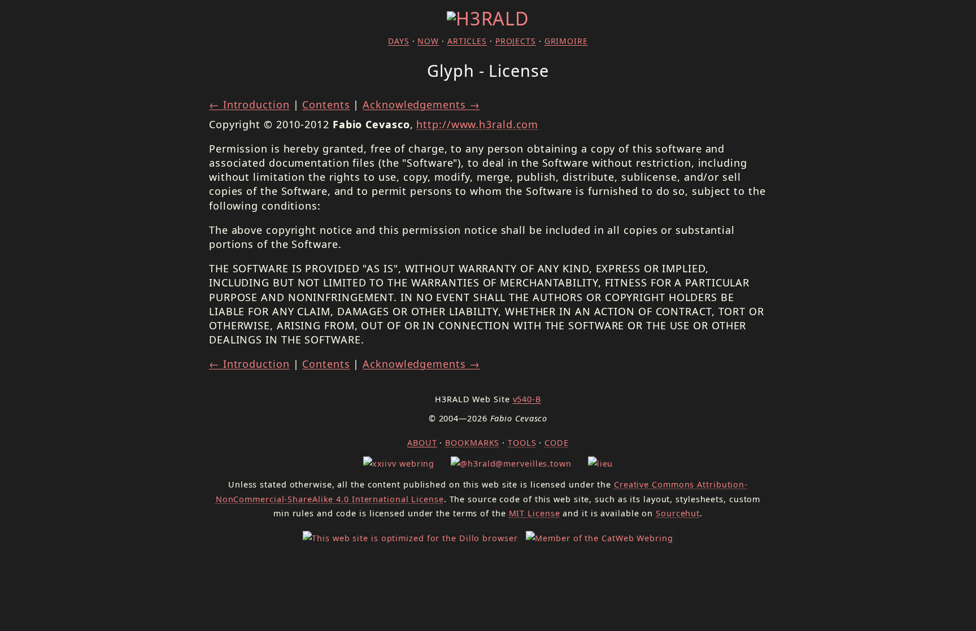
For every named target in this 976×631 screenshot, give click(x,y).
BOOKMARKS (472, 442)
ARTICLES (467, 41)
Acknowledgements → (421, 104)
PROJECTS (515, 41)
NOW (428, 41)
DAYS (398, 41)
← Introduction (249, 104)
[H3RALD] (488, 18)
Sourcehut (678, 513)
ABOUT (422, 442)
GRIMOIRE (566, 41)
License (534, 513)
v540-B (527, 399)
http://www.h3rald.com (477, 124)
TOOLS (522, 442)
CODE (556, 442)
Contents (326, 104)
